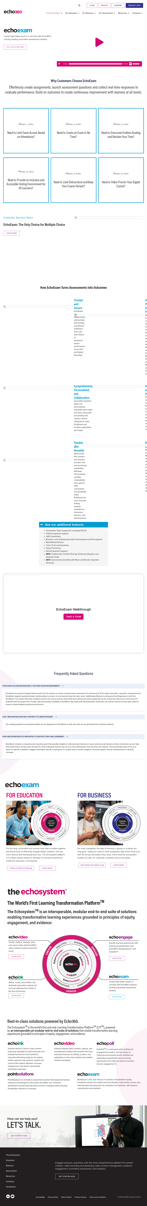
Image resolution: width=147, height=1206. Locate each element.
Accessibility (40, 1197)
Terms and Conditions (98, 1197)
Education (10, 1160)
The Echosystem (13, 1155)
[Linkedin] (8, 1196)
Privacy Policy (53, 1197)
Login (92, 5)
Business (10, 1165)
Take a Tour (73, 616)
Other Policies (66, 1197)
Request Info (134, 5)
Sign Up (104, 5)
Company (10, 1181)
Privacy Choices (80, 1197)
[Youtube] (12, 1196)
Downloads (11, 1187)
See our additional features (64, 524)
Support (118, 5)
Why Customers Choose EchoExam (73, 80)
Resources (10, 1176)
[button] (79, 5)
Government (11, 1171)
